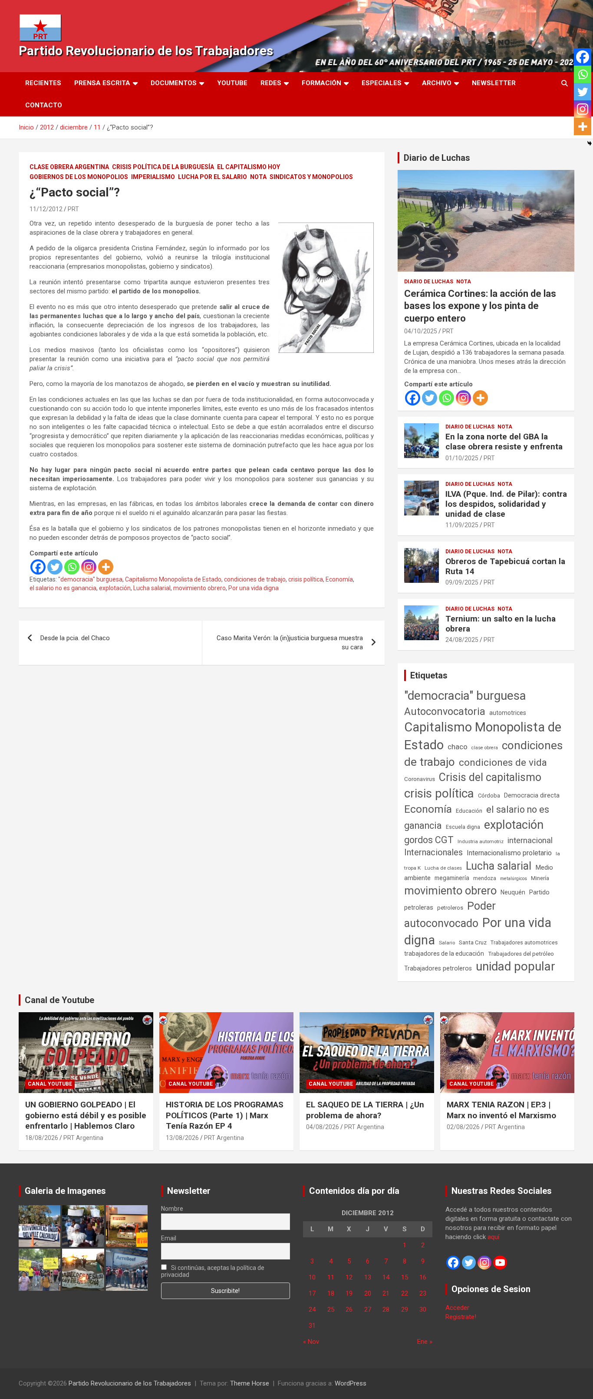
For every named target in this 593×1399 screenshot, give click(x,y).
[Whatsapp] (71, 567)
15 (404, 1277)
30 (422, 1309)
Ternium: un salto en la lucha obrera (500, 624)
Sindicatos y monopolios (311, 176)
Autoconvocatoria (444, 711)
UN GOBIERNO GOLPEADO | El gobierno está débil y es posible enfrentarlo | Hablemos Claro (85, 1115)
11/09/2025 (461, 525)
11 (330, 1277)
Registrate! (460, 1317)
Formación (321, 83)
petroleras (418, 907)
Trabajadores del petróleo (521, 953)
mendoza (484, 878)
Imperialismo (153, 176)
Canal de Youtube (59, 1000)
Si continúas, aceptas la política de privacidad (213, 1271)
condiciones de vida (503, 762)
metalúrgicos (513, 878)
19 (349, 1293)
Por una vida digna (253, 588)
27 (367, 1309)
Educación (469, 810)
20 (367, 1293)
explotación (115, 588)
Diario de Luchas (437, 158)
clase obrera (484, 748)
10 (312, 1277)
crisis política (305, 579)
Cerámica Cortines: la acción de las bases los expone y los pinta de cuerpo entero (480, 306)
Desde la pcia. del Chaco (75, 638)
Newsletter (494, 83)
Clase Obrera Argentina (69, 166)
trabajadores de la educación (444, 953)
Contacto (43, 105)
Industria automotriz (481, 841)
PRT (73, 209)
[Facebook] (38, 567)
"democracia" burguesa (90, 579)
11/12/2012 (46, 209)
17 (312, 1293)
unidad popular (515, 966)
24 (312, 1309)
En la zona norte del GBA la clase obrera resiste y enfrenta (504, 442)
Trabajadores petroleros (438, 968)
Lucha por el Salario (212, 176)
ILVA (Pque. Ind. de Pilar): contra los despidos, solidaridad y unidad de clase (506, 504)
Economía (339, 579)
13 (367, 1277)
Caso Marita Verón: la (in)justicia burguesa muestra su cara (290, 642)
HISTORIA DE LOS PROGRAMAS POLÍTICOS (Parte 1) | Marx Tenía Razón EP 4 (224, 1115)
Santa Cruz (473, 942)
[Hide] (589, 143)
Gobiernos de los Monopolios (79, 176)
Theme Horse (249, 1383)
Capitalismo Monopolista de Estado (173, 579)
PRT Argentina (83, 1137)
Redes (270, 83)
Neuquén (513, 892)
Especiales (382, 83)
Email (168, 1238)
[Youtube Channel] (500, 1262)
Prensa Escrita (102, 83)
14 (385, 1277)
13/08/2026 (182, 1137)
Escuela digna (463, 827)
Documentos (174, 83)
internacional (530, 840)
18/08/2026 (41, 1137)
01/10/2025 (461, 458)
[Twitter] (55, 567)
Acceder (457, 1308)
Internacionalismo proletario (509, 853)
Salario (447, 943)
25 (330, 1309)
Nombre (172, 1208)
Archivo (436, 83)
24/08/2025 (461, 639)
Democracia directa (532, 795)
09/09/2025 (461, 582)
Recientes (43, 83)
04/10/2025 (420, 331)
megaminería (452, 877)
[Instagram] (88, 567)
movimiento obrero (199, 588)
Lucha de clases (443, 868)
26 (349, 1309)
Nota (258, 176)
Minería (540, 878)
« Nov (311, 1342)
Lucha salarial (152, 588)
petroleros (450, 907)
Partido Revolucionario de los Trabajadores (146, 50)
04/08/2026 (322, 1126)
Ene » (424, 1342)
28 (385, 1309)
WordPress (350, 1383)
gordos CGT (429, 839)
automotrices (507, 712)
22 (404, 1293)
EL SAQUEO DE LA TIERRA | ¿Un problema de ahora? (365, 1110)
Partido (539, 892)
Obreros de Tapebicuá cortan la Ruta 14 (505, 566)
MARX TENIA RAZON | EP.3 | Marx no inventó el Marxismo (501, 1110)
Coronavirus (419, 778)
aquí (493, 1237)
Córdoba (489, 795)
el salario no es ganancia (63, 588)
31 (312, 1325)
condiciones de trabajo (255, 579)
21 (385, 1293)
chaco (458, 746)
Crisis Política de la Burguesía (163, 166)
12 (349, 1277)
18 (330, 1293)
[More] (105, 567)
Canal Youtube (50, 1084)
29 (404, 1309)
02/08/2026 (463, 1126)
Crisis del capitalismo (490, 777)
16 (422, 1277)
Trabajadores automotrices (524, 942)
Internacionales (433, 852)
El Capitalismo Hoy (248, 166)
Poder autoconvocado (450, 914)
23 (422, 1293)
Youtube (232, 83)
